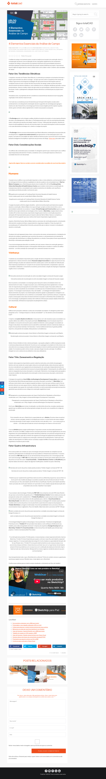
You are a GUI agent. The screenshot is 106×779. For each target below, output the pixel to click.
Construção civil (50, 49)
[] (88, 29)
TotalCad (42, 774)
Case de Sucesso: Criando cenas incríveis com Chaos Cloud (29, 635)
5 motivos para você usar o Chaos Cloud (24, 641)
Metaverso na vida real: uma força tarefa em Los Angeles (28, 629)
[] (75, 34)
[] (81, 29)
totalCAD (21, 47)
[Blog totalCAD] (14, 3)
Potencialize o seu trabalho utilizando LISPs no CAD (27, 625)
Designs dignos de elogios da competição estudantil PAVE (29, 637)
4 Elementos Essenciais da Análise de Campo (34, 43)
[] (94, 29)
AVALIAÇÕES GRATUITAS (24, 49)
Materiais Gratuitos (84, 4)
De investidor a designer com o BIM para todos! (26, 623)
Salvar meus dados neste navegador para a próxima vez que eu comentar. (30, 745)
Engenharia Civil (29, 51)
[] (81, 34)
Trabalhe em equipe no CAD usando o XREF (25, 633)
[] (75, 29)
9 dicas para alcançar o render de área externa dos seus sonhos (30, 627)
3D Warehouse (45, 47)
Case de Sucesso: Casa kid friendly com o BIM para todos (29, 631)
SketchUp (38, 51)
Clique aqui (52, 138)
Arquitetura (54, 47)
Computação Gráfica (37, 49)
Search (76, 3)
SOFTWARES (45, 51)
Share (64, 652)
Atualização (12, 49)
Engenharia (20, 51)
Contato (94, 4)
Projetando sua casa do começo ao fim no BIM (25, 639)
